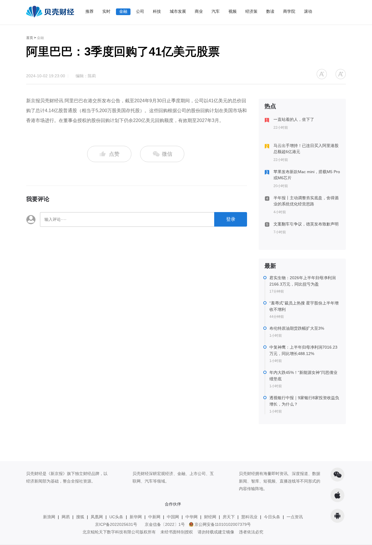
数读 (270, 11)
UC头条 (116, 516)
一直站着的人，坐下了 (293, 119)
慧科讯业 (249, 516)
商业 (199, 11)
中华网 (191, 516)
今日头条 (272, 516)
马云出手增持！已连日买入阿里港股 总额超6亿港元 (306, 148)
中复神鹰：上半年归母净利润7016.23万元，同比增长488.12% (303, 350)
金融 (123, 11)
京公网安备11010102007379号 (222, 524)
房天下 (229, 516)
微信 (166, 154)
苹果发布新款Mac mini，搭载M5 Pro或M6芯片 (306, 174)
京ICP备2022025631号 (116, 524)
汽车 (216, 11)
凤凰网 (97, 516)
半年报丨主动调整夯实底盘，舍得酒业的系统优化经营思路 (306, 201)
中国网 (173, 516)
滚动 (308, 11)
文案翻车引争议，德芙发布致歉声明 (306, 224)
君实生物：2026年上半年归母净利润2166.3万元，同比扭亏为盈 (302, 280)
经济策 (251, 11)
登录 (230, 219)
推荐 (89, 11)
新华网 (136, 516)
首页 (29, 38)
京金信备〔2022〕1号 (165, 524)
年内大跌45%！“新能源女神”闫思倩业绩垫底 (303, 375)
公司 (140, 11)
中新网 (154, 516)
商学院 (289, 11)
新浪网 (49, 516)
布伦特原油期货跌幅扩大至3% (296, 328)
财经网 (210, 516)
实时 (106, 11)
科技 (157, 11)
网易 (66, 516)
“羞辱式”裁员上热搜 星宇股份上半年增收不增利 (304, 306)
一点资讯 (295, 516)
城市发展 (178, 11)
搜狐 (80, 516)
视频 (232, 11)
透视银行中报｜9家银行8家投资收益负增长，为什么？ (304, 400)
